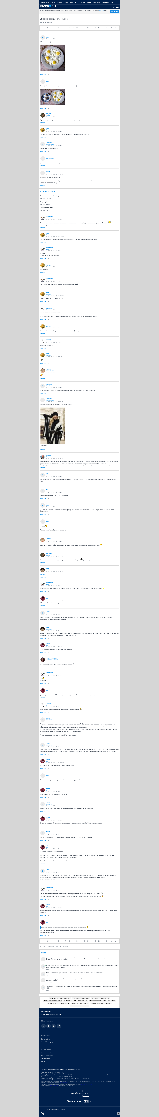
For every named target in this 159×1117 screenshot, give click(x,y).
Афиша (89, 2)
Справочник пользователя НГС (51, 1014)
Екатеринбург (45, 1039)
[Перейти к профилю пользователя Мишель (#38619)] (42, 457)
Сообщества (51, 16)
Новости (59, 2)
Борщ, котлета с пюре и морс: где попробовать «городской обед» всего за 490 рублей (74, 973)
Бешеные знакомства (62, 16)
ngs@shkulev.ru (63, 1082)
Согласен (114, 11)
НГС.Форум (43, 16)
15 (95, 28)
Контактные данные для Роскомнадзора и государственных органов (60, 1069)
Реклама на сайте (47, 1053)
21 (112, 28)
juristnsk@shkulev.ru (86, 1084)
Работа (53, 2)
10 (77, 28)
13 (88, 28)
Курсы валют (96, 2)
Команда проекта (47, 1056)
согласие (101, 10)
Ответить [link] (43, 74)
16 (99, 28)
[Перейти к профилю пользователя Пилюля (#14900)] (42, 370)
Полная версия (46, 1011)
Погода (66, 2)
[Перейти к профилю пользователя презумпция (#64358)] (42, 217)
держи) (42, 574)
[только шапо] (53, 425)
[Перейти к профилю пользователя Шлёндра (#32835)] (42, 308)
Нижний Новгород (47, 1042)
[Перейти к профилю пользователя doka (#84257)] (42, 570)
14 (91, 28)
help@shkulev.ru (54, 1085)
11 (80, 28)
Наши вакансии (46, 1059)
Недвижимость (44, 2)
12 (84, 28)
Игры (113, 2)
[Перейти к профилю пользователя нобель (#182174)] (42, 598)
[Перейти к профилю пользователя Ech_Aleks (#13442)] (42, 115)
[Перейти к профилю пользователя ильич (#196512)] (42, 130)
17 (102, 28)
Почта (76, 2)
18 (106, 28)
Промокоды (106, 2)
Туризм (82, 2)
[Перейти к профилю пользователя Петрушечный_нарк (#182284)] (42, 659)
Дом (71, 2)
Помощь (44, 1062)
